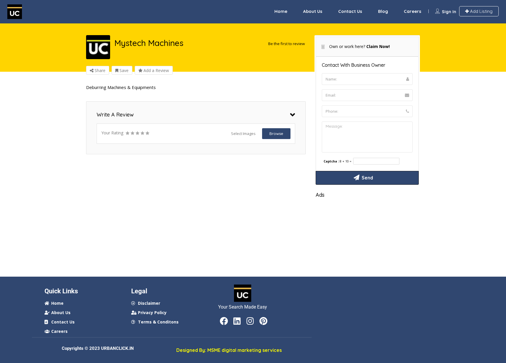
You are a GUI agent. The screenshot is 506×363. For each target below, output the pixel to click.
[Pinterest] (263, 321)
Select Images (243, 133)
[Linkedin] (237, 321)
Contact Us (350, 11)
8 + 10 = (345, 161)
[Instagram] (250, 321)
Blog (383, 11)
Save (123, 70)
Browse (276, 133)
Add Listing (481, 11)
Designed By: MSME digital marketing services (229, 350)
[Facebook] (224, 321)
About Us (312, 11)
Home (280, 11)
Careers (412, 11)
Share (99, 70)
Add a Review (155, 70)
